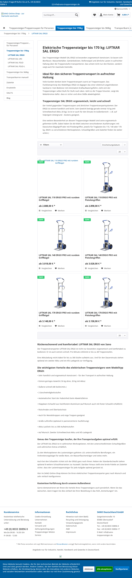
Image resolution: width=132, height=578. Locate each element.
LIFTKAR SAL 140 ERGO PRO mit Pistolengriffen (101, 256)
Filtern (46, 144)
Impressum (71, 532)
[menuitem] (60, 14)
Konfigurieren (122, 569)
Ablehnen (89, 569)
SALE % (10, 93)
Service (38, 535)
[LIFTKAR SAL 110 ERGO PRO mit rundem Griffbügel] (59, 177)
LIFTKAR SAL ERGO (16, 55)
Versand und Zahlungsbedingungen (45, 527)
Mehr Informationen (11, 574)
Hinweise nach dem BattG (77, 516)
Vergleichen (46, 210)
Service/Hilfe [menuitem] (122, 9)
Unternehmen (41, 519)
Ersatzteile (11, 87)
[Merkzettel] (94, 14)
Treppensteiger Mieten (45, 532)
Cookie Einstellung (43, 516)
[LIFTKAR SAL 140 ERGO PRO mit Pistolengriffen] (106, 235)
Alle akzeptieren (104, 569)
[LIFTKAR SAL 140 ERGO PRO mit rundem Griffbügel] (59, 235)
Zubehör (10, 82)
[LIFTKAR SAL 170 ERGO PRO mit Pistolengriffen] (106, 293)
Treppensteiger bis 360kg (18, 72)
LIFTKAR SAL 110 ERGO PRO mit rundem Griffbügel (59, 198)
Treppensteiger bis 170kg (18, 50)
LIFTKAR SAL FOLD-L (16, 66)
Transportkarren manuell (17, 77)
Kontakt (38, 523)
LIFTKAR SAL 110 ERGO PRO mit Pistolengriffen (101, 198)
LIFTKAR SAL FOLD (15, 62)
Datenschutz (71, 526)
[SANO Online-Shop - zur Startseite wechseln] (17, 18)
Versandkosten (62, 544)
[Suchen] (76, 14)
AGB (68, 529)
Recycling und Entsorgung (77, 519)
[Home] (4, 28)
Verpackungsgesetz (74, 523)
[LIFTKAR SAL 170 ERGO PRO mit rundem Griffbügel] (59, 293)
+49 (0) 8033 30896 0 (16, 529)
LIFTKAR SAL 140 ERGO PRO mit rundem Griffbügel (59, 256)
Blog (8, 98)
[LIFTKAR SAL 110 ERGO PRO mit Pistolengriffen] (106, 177)
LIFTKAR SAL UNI (15, 59)
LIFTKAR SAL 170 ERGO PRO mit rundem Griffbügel (59, 314)
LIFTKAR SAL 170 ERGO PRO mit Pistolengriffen (101, 314)
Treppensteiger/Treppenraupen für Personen (19, 44)
